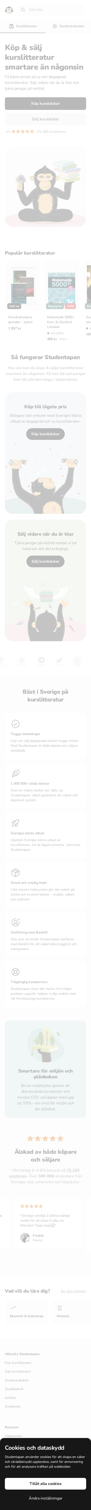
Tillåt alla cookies (46, 1483)
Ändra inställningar (45, 1498)
